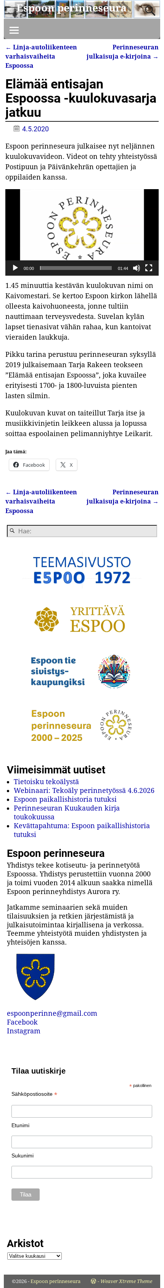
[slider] (76, 268)
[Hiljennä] (136, 268)
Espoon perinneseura (71, 8)
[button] (82, 232)
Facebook (22, 1022)
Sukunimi (22, 1155)
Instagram (23, 1031)
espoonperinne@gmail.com (52, 1013)
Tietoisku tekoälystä (46, 782)
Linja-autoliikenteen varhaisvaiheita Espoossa (41, 57)
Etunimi (20, 1125)
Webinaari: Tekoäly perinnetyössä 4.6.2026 (84, 790)
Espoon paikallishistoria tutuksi (65, 799)
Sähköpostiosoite (34, 1094)
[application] (82, 232)
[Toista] (15, 268)
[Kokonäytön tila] (149, 268)
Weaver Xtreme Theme (126, 1281)
